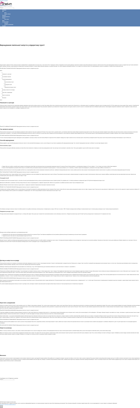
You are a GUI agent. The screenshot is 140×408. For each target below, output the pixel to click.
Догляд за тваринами (8, 24)
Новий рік (4, 10)
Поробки (6, 23)
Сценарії (4, 25)
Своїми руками (5, 21)
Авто (5, 12)
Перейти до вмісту (4, 0)
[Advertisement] (33, 35)
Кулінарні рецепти (6, 16)
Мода (3, 20)
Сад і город (6, 19)
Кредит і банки (7, 13)
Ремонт (3, 17)
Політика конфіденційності (10, 404)
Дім (3, 11)
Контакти (2, 404)
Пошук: (1, 7)
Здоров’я (4, 15)
